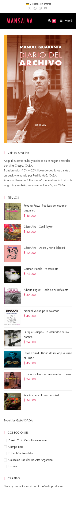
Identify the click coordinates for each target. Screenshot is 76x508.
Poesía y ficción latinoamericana (28, 440)
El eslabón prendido (20, 453)
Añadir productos (52, 486)
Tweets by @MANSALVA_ (19, 420)
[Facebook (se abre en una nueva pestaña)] (35, 8)
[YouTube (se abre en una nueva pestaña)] (46, 8)
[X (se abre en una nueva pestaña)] (30, 8)
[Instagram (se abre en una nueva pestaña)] (40, 8)
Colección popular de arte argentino (30, 460)
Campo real (15, 446)
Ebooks (12, 466)
